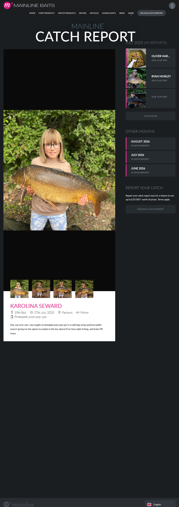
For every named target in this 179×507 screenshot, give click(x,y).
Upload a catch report (150, 209)
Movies (82, 13)
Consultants (109, 13)
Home (32, 13)
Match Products (67, 13)
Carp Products (47, 13)
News (122, 13)
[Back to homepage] (29, 5)
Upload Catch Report (151, 13)
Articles (94, 13)
